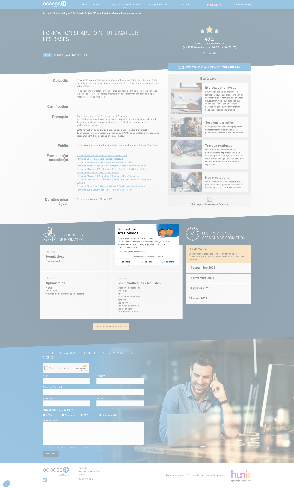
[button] (6, 483)
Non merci (125, 262)
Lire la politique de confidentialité (131, 252)
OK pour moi (168, 262)
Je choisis (147, 262)
